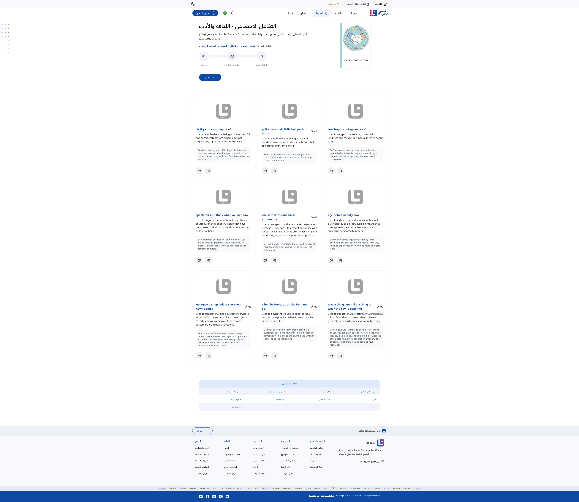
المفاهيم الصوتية (202, 466)
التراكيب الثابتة (258, 454)
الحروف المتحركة (202, 454)
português (275, 488)
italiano (377, 488)
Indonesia (298, 488)
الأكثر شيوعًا (286, 466)
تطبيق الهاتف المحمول (356, 4)
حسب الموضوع (287, 454)
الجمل (226, 447)
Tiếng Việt (343, 488)
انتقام (375, 399)
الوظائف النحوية (230, 466)
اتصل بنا (313, 460)
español (396, 488)
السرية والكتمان (236, 407)
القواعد (227, 441)
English (417, 488)
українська (355, 488)
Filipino (317, 488)
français (406, 488)
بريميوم (332, 4)
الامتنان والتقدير (281, 399)
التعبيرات (222, 46)
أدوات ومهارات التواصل (278, 391)
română (172, 488)
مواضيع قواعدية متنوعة (232, 460)
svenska (192, 488)
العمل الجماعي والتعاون (369, 391)
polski (239, 488)
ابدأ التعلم (210, 77)
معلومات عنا (315, 454)
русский (367, 488)
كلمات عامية (258, 447)
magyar (162, 488)
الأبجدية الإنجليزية (202, 447)
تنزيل (199, 430)
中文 (256, 488)
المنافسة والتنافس (325, 399)
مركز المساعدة (316, 466)
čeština (183, 488)
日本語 (264, 488)
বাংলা (214, 488)
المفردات (285, 441)
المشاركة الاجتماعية (235, 391)
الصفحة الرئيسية (207, 46)
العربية (326, 488)
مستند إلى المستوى (289, 447)
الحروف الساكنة (201, 460)
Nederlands (205, 488)
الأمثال (232, 46)
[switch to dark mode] (193, 4)
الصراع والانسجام (236, 399)
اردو (221, 488)
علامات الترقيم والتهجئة (232, 454)
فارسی (308, 488)
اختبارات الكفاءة (288, 460)
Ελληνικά (230, 488)
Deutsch (286, 488)
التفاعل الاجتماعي (247, 46)
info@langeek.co (369, 461)
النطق (198, 441)
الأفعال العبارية (258, 460)
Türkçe (386, 488)
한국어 (248, 488)
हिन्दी (333, 488)
